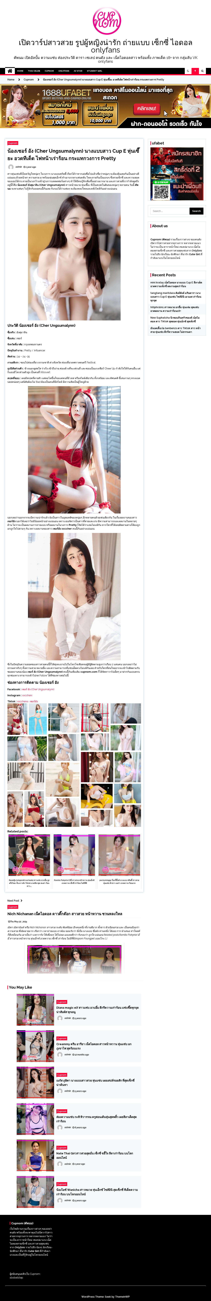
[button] (188, 71)
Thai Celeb (34, 71)
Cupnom (49, 71)
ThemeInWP (122, 1296)
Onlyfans (63, 71)
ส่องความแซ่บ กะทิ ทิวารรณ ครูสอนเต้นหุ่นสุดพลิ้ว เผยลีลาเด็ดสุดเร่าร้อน (96, 1119)
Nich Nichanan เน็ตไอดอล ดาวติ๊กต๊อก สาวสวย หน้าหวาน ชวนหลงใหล (64, 914)
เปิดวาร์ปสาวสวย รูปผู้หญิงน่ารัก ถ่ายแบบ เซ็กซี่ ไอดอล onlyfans (105, 46)
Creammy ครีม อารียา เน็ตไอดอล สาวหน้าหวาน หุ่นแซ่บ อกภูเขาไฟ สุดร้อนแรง (93, 1046)
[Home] (10, 71)
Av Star (78, 71)
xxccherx (27, 695)
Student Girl (94, 71)
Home (20, 71)
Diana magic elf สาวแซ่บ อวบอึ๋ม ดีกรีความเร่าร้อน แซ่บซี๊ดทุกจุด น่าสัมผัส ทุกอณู (97, 1010)
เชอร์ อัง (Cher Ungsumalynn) (38, 689)
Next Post (13, 900)
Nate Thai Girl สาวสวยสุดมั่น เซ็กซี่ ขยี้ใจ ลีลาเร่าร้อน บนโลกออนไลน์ (94, 1155)
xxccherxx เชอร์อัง (27, 701)
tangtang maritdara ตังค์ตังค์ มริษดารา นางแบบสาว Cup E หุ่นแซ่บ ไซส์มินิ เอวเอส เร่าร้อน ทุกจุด (175, 297)
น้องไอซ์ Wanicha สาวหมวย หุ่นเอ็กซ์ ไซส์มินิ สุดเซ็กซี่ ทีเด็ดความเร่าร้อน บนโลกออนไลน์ (97, 1192)
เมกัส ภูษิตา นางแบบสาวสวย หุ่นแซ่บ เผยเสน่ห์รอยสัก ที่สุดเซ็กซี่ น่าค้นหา (95, 1082)
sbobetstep (16, 1277)
